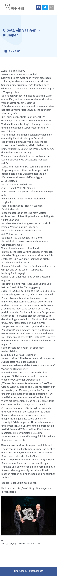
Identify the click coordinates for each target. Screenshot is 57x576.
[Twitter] (45, 7)
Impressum (20, 570)
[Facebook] (38, 7)
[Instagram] (51, 7)
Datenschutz (36, 570)
